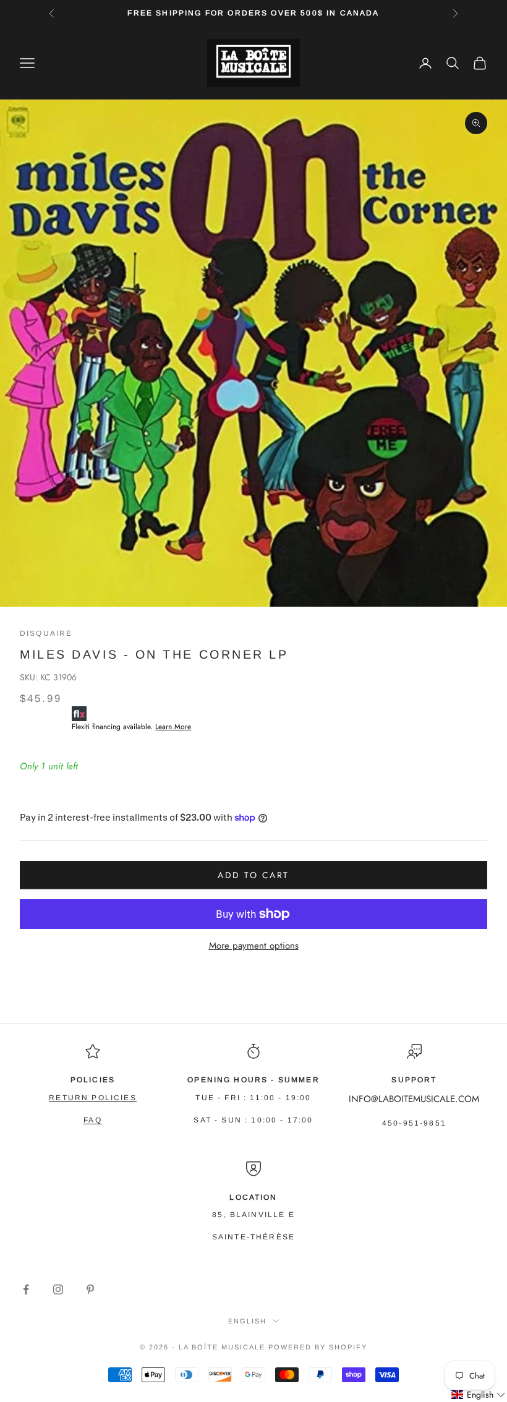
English (247, 1321)
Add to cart (253, 875)
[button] (478, 1395)
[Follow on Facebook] (26, 1289)
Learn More (173, 726)
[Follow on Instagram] (58, 1289)
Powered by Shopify (317, 1347)
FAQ (92, 1120)
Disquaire (46, 633)
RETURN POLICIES (92, 1097)
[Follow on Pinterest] (90, 1289)
